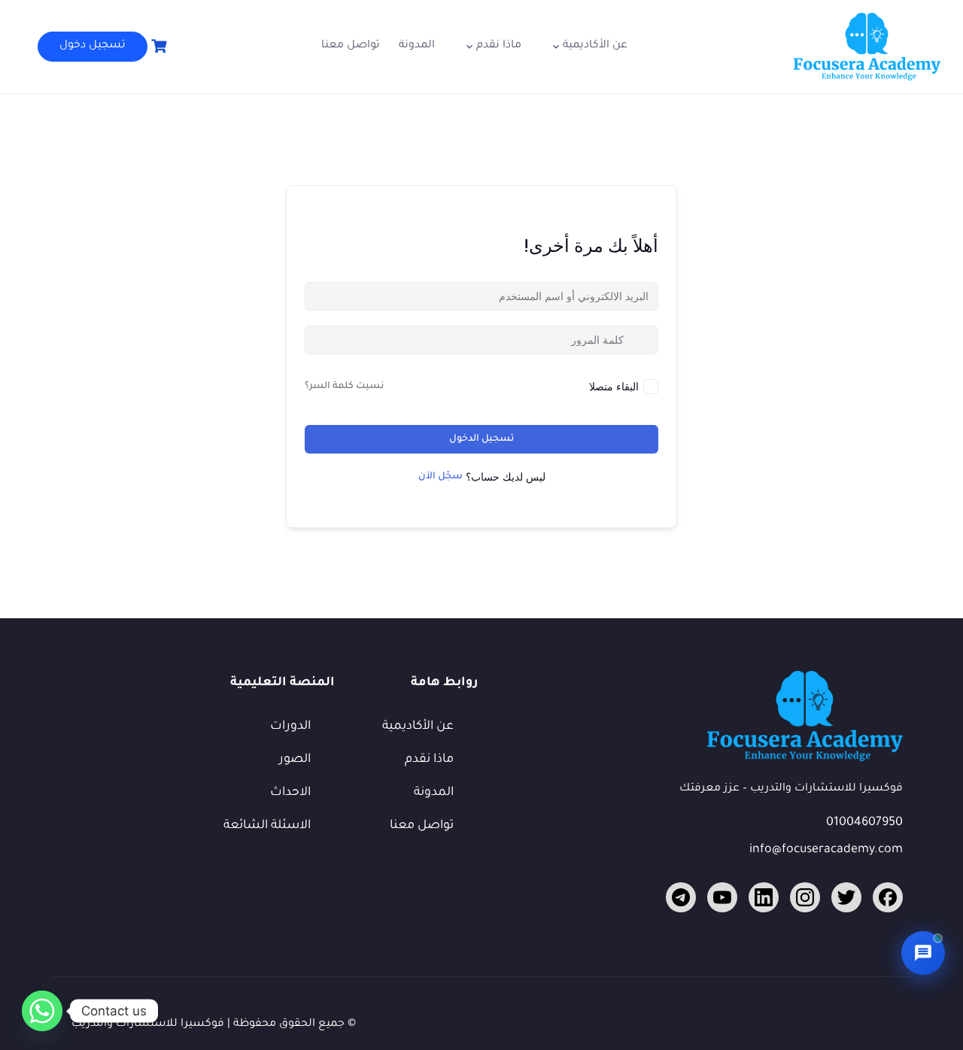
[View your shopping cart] (157, 46)
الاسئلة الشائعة (267, 826)
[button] (923, 953)
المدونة (417, 46)
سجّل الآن (440, 477)
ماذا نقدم (498, 46)
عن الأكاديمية (595, 46)
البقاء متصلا (614, 386)
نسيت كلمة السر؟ (344, 386)
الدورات (290, 726)
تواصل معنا (350, 46)
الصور (295, 759)
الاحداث (290, 793)
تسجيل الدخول (481, 439)
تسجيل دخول (92, 46)
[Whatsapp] (42, 1011)
